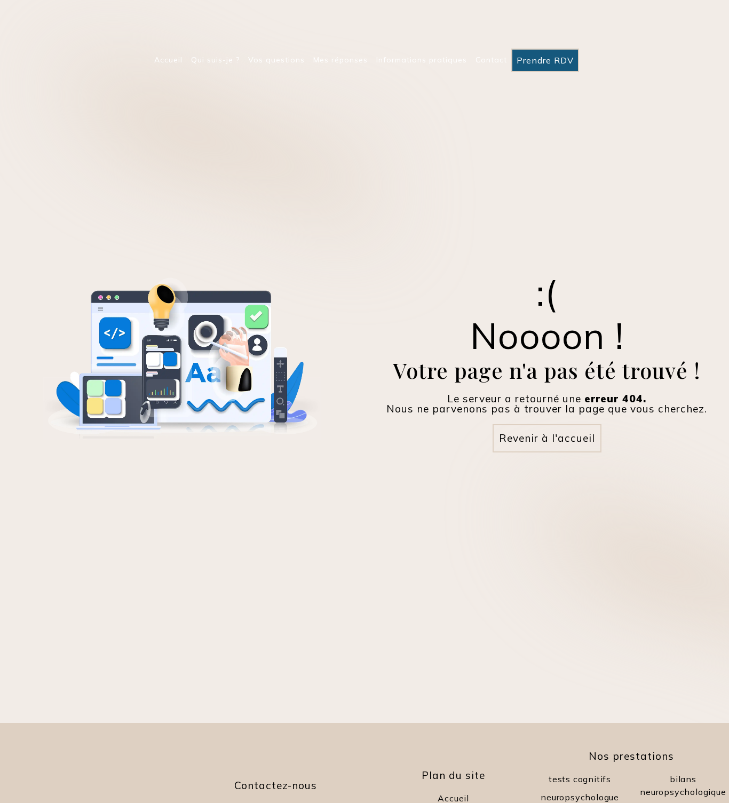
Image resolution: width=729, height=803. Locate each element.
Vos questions (276, 60)
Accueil (168, 60)
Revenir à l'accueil (547, 438)
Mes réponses (340, 60)
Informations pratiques (421, 60)
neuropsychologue (580, 797)
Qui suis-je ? (215, 60)
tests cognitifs (580, 779)
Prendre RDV (545, 60)
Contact (491, 60)
